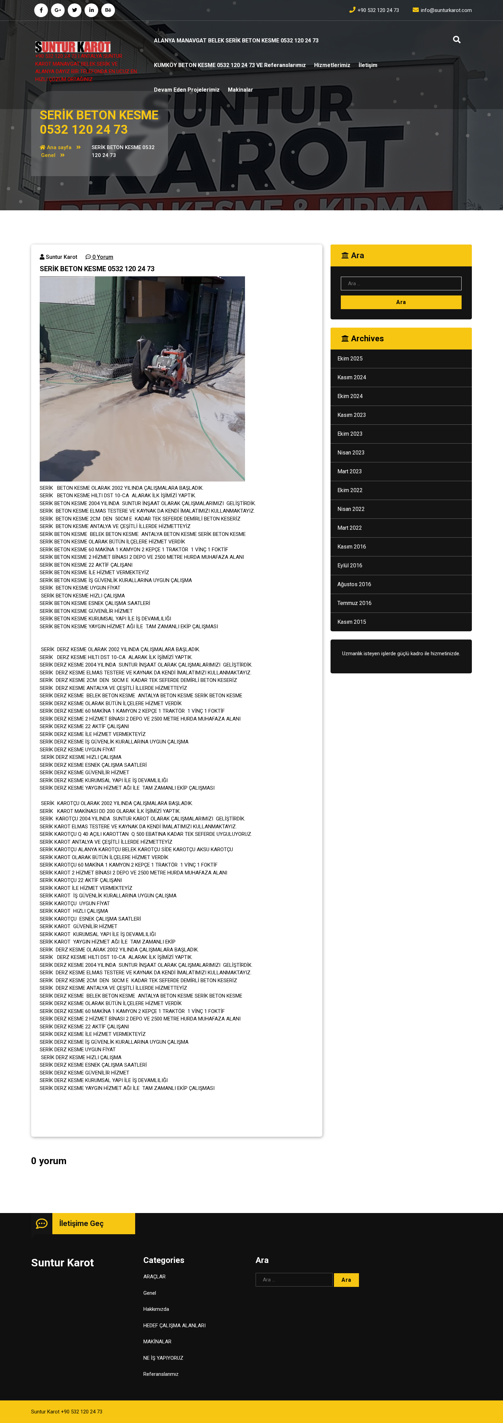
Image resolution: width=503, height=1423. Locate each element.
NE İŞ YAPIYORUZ (163, 1358)
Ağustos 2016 (354, 584)
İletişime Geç (81, 1223)
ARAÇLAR (154, 1277)
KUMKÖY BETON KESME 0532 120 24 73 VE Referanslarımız (230, 65)
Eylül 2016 (349, 565)
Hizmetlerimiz (332, 65)
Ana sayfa (59, 147)
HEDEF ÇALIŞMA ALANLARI (174, 1325)
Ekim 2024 (350, 396)
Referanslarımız (161, 1374)
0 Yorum (102, 257)
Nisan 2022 (351, 509)
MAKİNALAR (157, 1342)
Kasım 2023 (351, 415)
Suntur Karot (60, 257)
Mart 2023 (349, 471)
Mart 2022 (349, 528)
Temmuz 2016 (354, 603)
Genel (48, 155)
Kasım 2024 (351, 377)
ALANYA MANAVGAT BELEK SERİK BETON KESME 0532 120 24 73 (236, 40)
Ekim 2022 (350, 490)
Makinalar (240, 90)
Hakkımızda (156, 1309)
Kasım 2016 (351, 546)
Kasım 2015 (351, 622)
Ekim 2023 (350, 434)
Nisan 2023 (351, 452)
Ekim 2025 (350, 358)
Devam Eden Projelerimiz (187, 90)
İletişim (368, 65)
